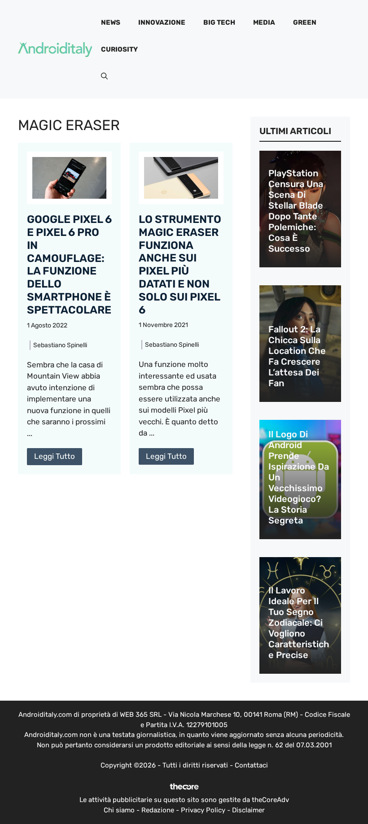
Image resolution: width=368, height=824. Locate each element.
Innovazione (161, 22)
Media (264, 22)
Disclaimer (248, 810)
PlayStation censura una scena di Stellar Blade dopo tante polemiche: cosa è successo (295, 211)
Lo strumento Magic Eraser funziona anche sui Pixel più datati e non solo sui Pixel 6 (180, 264)
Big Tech (219, 22)
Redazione (157, 810)
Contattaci (251, 765)
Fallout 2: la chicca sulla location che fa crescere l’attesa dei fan (297, 356)
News (110, 22)
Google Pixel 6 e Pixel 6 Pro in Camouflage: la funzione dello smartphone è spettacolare (69, 264)
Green (304, 22)
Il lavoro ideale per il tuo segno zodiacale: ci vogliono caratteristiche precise (298, 622)
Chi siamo (119, 810)
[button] (104, 76)
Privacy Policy (203, 810)
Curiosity (119, 49)
